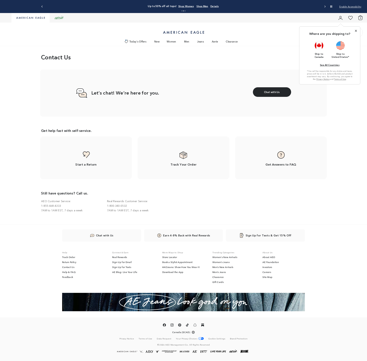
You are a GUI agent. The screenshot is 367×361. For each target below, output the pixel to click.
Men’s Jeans (219, 272)
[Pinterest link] (179, 325)
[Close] (356, 31)
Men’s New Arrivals (222, 267)
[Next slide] (325, 7)
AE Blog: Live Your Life (124, 272)
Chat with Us (105, 235)
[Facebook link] (164, 325)
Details (193, 6)
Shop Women (164, 6)
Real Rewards (119, 257)
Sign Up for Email (122, 262)
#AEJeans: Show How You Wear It (181, 267)
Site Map (267, 277)
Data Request (164, 338)
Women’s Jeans (221, 262)
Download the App (173, 272)
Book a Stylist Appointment (177, 262)
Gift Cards (218, 282)
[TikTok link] (187, 325)
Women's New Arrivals (224, 257)
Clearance (232, 41)
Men (186, 41)
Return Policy (69, 262)
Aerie (215, 41)
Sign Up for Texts (121, 267)
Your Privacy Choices (186, 338)
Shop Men (181, 6)
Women (171, 41)
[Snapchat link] (194, 325)
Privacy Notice (323, 79)
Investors (267, 267)
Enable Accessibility (350, 6)
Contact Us (68, 267)
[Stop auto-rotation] (331, 6)
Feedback (67, 277)
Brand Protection (239, 338)
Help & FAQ (69, 272)
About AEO (268, 257)
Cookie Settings (216, 338)
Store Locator (169, 257)
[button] (319, 49)
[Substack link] (202, 325)
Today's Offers (137, 41)
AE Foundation (270, 262)
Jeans (200, 41)
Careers (266, 272)
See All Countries (329, 64)
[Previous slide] (42, 7)
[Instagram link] (172, 325)
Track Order (68, 257)
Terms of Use (340, 79)
